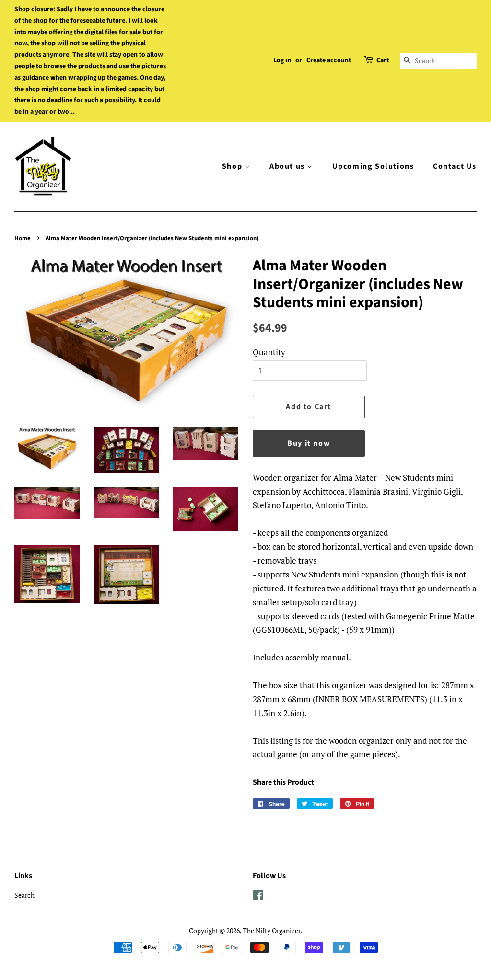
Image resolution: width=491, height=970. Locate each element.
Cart (382, 60)
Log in (282, 60)
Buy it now (308, 443)
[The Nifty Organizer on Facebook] (258, 896)
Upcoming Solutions (373, 166)
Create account (328, 60)
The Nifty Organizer (271, 930)
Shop (233, 166)
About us (288, 166)
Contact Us (455, 166)
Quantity (269, 352)
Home (22, 238)
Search (24, 895)
